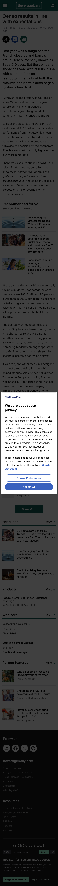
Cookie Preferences (29, 478)
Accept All (29, 486)
